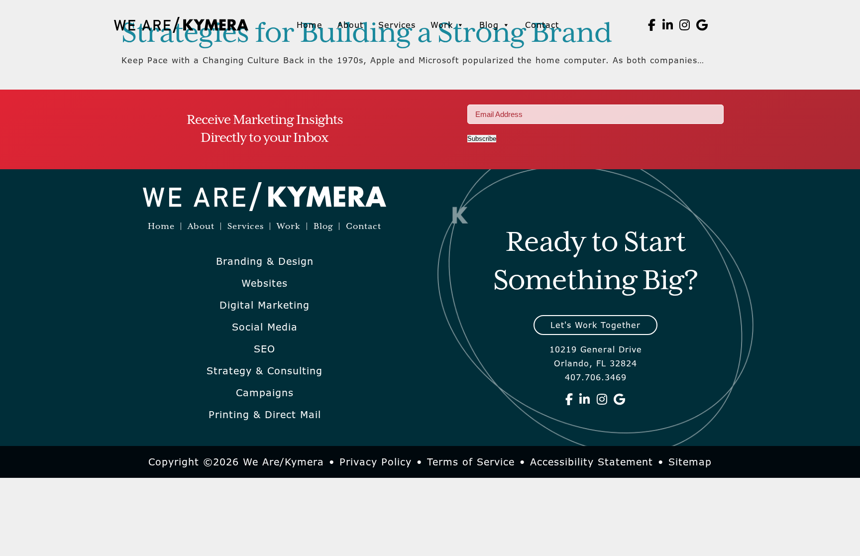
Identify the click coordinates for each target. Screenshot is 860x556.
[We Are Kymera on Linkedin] (667, 25)
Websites (264, 283)
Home (309, 24)
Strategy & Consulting (264, 370)
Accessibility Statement (591, 461)
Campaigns (265, 392)
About (350, 24)
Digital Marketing (264, 305)
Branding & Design (265, 261)
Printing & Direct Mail (265, 414)
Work (441, 24)
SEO (264, 348)
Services (397, 24)
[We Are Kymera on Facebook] (652, 25)
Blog (489, 24)
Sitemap (690, 461)
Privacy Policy (375, 461)
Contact (542, 24)
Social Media (265, 327)
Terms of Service (471, 461)
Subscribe (481, 138)
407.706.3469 (596, 377)
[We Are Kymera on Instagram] (684, 25)
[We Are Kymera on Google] (702, 25)
